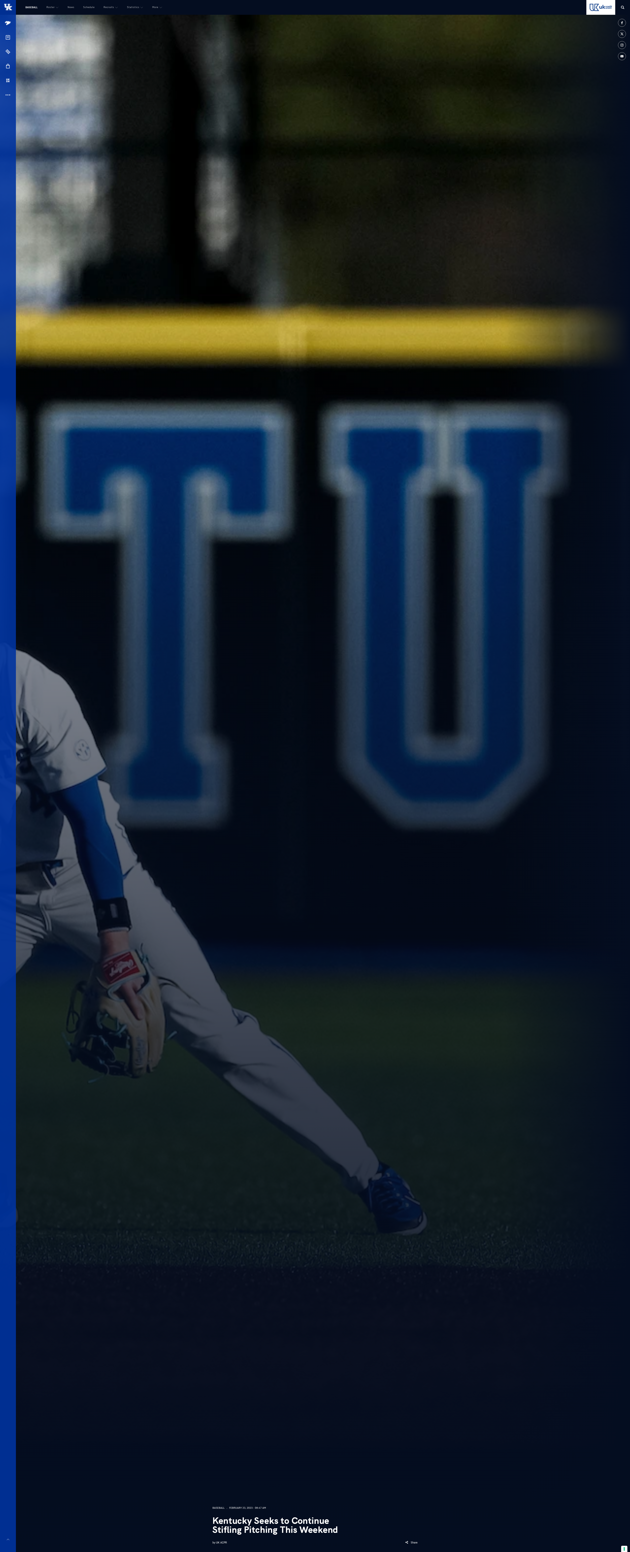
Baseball (31, 7)
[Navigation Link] (8, 23)
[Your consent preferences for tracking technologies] (624, 1549)
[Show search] (622, 7)
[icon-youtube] (622, 56)
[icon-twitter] (622, 34)
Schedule (89, 7)
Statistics (133, 7)
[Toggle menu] (8, 1539)
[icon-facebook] (622, 23)
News (71, 7)
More (155, 7)
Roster (50, 7)
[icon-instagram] (622, 45)
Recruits (109, 7)
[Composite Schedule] (8, 37)
